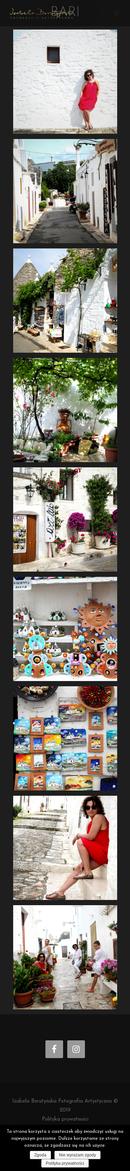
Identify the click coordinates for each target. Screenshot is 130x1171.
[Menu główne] (117, 13)
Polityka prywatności (65, 1119)
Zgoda (40, 1155)
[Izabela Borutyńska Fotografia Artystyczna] (41, 13)
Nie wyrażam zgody (77, 1155)
